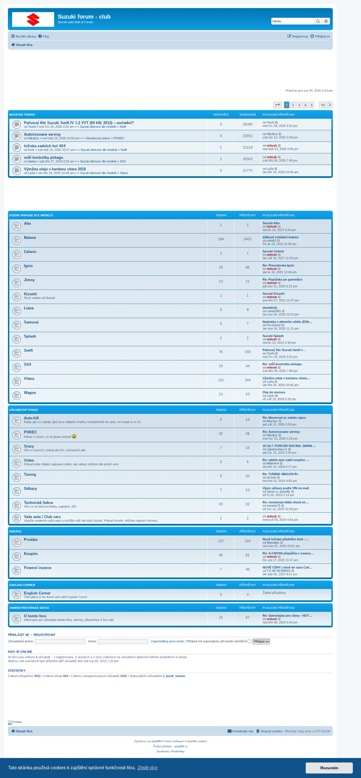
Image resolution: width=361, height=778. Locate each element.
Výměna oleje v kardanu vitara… (286, 378)
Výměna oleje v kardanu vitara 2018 (55, 169)
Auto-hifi (31, 418)
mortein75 (273, 505)
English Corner (22, 585)
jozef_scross (175, 676)
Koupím (31, 554)
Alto (27, 223)
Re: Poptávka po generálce (282, 279)
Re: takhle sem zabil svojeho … (286, 460)
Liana (29, 308)
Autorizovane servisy (42, 134)
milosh (272, 145)
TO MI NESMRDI (278, 570)
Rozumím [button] (329, 768)
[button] (277, 105)
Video (29, 460)
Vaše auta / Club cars (42, 517)
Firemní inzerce (37, 568)
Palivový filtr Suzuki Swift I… (284, 350)
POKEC (119, 138)
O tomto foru (35, 616)
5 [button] (311, 104)
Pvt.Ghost (274, 325)
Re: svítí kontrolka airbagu (282, 364)
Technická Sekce (38, 503)
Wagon (30, 393)
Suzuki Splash (273, 336)
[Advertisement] (170, 69)
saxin (270, 395)
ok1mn (271, 477)
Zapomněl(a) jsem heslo (167, 641)
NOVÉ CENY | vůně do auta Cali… (287, 567)
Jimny (29, 280)
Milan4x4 (273, 463)
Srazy (29, 446)
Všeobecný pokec (97, 138)
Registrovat (45, 634)
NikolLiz (33, 138)
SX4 (123, 161)
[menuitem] (43, 36)
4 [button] (305, 104)
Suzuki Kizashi (274, 293)
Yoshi (32, 126)
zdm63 (271, 240)
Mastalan (273, 542)
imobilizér (270, 307)
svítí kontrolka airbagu (43, 157)
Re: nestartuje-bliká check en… (286, 502)
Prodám (31, 539)
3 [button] (299, 104)
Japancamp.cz (277, 449)
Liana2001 (274, 311)
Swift (123, 126)
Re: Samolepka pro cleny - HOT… (287, 615)
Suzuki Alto (271, 223)
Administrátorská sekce (29, 607)
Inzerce (15, 531)
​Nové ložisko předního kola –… (286, 539)
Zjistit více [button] (148, 767)
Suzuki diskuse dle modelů (98, 126)
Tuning (30, 474)
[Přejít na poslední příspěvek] (277, 122)
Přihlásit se (18, 634)
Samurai (31, 322)
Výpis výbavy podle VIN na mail (286, 488)
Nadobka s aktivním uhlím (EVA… (287, 321)
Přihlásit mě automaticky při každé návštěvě (217, 641)
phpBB (155, 741)
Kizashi (30, 294)
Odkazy (30, 488)
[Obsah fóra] (33, 18)
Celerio (30, 252)
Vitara (124, 173)
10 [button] (323, 104)
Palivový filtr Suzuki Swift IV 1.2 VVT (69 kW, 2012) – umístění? (79, 123)
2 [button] (293, 104)
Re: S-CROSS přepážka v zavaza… (288, 553)
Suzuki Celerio (273, 251)
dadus (32, 161)
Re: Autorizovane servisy (281, 431)
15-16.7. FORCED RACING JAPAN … (289, 446)
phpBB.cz (181, 746)
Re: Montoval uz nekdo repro (284, 417)
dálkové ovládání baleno (281, 237)
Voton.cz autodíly (278, 491)
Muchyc (272, 421)
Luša (31, 173)
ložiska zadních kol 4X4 (44, 146)
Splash (30, 336)
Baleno (30, 237)
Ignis (28, 266)
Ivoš (31, 149)
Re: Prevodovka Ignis (278, 265)
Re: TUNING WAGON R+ (280, 474)
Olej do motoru (274, 392)
